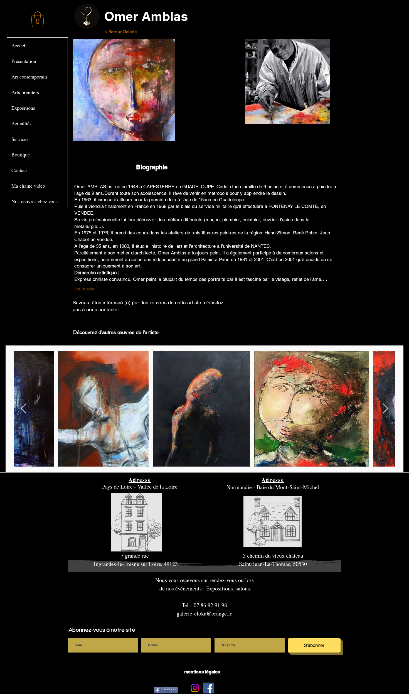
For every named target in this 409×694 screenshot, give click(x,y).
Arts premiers (25, 92)
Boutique (20, 154)
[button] (37, 19)
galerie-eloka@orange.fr (204, 613)
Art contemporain (29, 76)
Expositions (23, 107)
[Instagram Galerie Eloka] (194, 688)
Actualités (21, 123)
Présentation (23, 61)
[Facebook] (208, 688)
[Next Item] (385, 408)
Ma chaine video (28, 185)
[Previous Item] (23, 408)
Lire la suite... (86, 289)
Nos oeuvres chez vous (34, 201)
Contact (19, 170)
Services (19, 139)
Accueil (19, 45)
